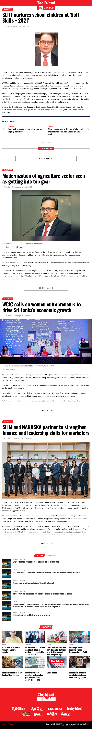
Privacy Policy (8, 724)
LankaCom (69, 726)
